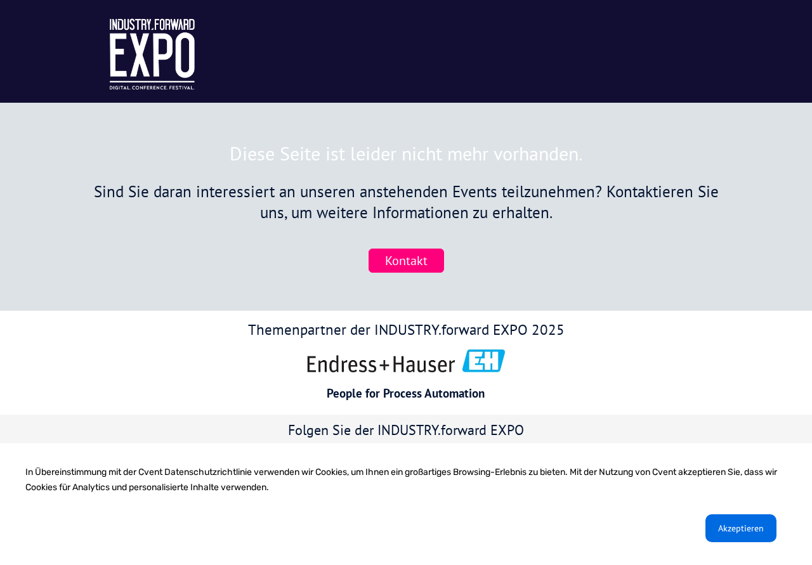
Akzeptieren (741, 528)
